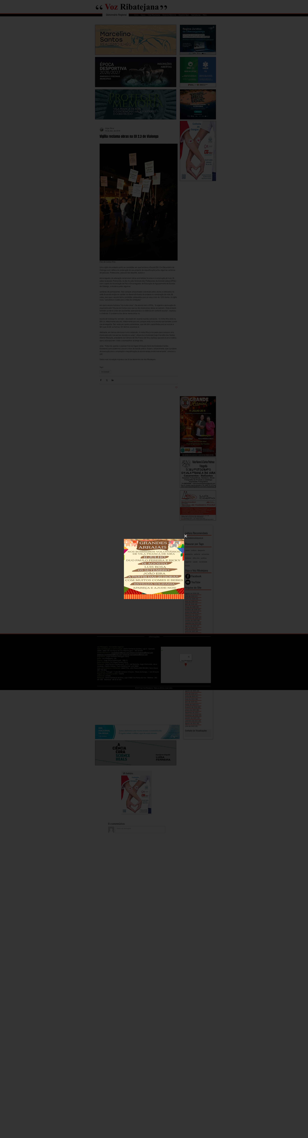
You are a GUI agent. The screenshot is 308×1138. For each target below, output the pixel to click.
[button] (185, 536)
